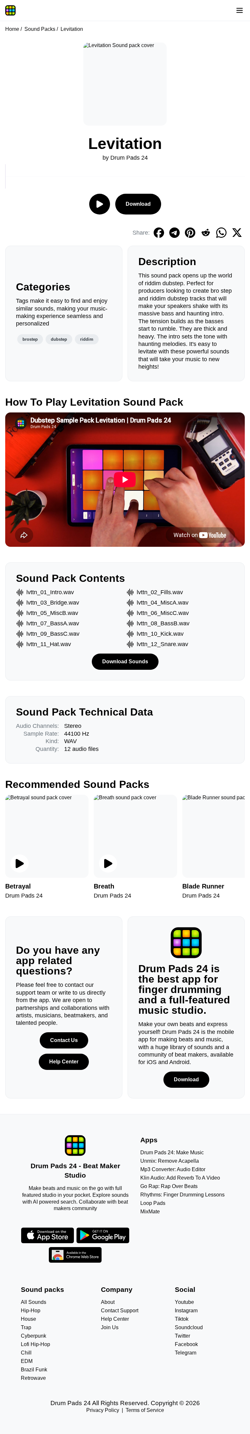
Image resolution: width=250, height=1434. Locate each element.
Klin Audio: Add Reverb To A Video (180, 1178)
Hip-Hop (30, 1310)
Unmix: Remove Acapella (169, 1161)
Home (12, 29)
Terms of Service (145, 1410)
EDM (27, 1361)
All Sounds (33, 1302)
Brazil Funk (34, 1369)
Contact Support (119, 1310)
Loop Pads (152, 1203)
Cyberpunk (33, 1336)
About (108, 1302)
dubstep (59, 339)
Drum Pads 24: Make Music (172, 1152)
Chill (26, 1352)
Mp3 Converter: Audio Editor (172, 1169)
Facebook (186, 1344)
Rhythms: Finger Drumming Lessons (182, 1194)
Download (138, 204)
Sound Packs (39, 29)
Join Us (109, 1327)
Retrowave (33, 1378)
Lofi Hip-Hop (35, 1344)
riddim (86, 339)
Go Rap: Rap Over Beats (169, 1186)
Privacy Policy (102, 1410)
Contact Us (64, 1040)
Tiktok (181, 1319)
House (28, 1319)
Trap (26, 1327)
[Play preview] (19, 863)
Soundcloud (189, 1327)
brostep (30, 339)
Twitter (182, 1336)
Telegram (185, 1352)
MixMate (150, 1211)
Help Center (63, 1061)
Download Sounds (125, 661)
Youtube (184, 1302)
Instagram (186, 1310)
